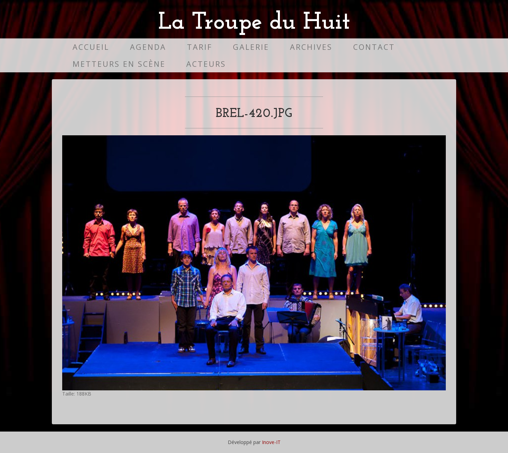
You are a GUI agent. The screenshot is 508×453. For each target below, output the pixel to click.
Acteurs (206, 64)
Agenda (148, 47)
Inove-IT (271, 442)
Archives (311, 47)
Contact (374, 47)
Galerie (251, 47)
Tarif (199, 47)
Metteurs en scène (119, 64)
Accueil (91, 47)
